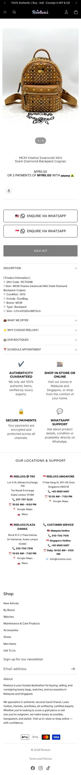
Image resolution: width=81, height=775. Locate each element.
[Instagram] (40, 768)
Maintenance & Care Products (21, 623)
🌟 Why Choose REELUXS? (21, 330)
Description (12, 268)
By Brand (8, 610)
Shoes (7, 636)
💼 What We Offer (15, 320)
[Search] (14, 12)
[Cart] (76, 12)
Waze (25, 514)
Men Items (9, 643)
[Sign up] (73, 668)
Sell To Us (9, 650)
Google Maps (24, 509)
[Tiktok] (48, 768)
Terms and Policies (40, 758)
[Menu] (5, 12)
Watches (8, 616)
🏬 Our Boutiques (16, 339)
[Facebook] (32, 768)
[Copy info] (9, 190)
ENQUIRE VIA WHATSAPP (40, 216)
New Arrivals (11, 603)
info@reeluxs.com (60, 559)
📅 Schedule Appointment (22, 349)
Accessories (10, 630)
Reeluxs (45, 749)
